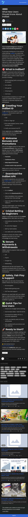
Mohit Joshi (5, 480)
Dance (19, 367)
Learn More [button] (5, 511)
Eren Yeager (5, 406)
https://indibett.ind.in (8, 346)
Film (2, 369)
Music (2, 373)
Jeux (17, 369)
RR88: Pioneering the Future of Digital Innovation (12, 450)
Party (22, 373)
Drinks (24, 367)
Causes (7, 367)
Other (17, 373)
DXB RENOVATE (5, 455)
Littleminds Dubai (6, 431)
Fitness (7, 369)
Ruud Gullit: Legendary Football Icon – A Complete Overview (13, 499)
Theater (23, 375)
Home (16, 371)
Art (2, 367)
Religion (3, 375)
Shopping (10, 375)
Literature (22, 371)
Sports (5, 9)
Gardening (4, 371)
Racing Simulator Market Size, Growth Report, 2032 (12, 474)
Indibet (5, 352)
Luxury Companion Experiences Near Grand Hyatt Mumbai (12, 400)
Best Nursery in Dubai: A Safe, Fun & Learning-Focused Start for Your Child (12, 425)
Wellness (3, 377)
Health (11, 371)
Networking (10, 373)
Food (12, 369)
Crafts (13, 367)
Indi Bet (7, 20)
